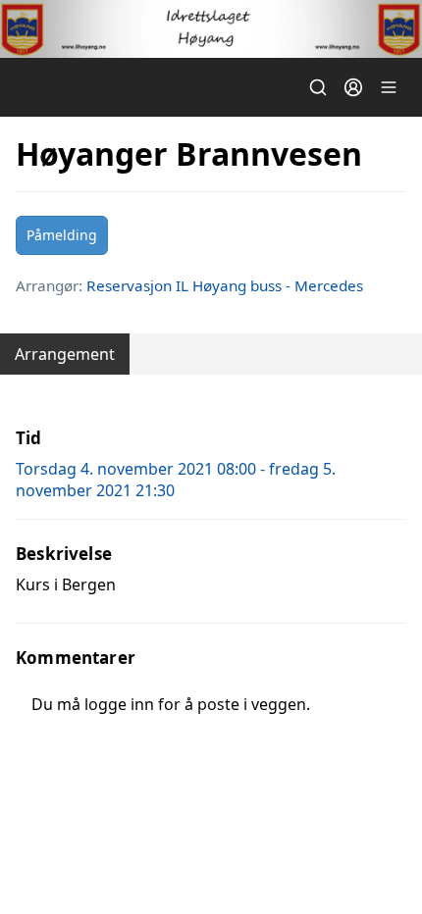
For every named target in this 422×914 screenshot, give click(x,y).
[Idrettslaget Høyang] (211, 29)
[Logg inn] (353, 87)
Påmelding (61, 235)
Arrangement (65, 354)
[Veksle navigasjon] (388, 87)
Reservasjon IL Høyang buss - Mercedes (224, 285)
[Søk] (318, 87)
